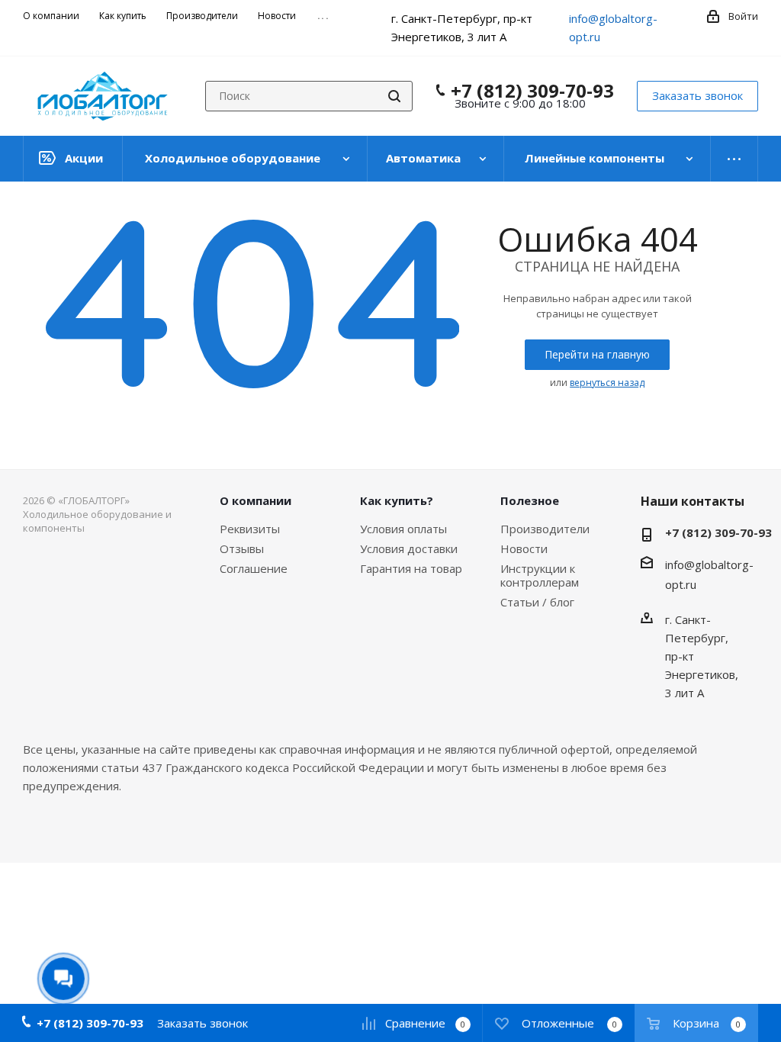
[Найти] (394, 96)
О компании (255, 500)
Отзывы (242, 548)
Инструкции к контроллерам (539, 575)
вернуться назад (607, 382)
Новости (524, 548)
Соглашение (254, 568)
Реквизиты (250, 528)
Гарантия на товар (411, 568)
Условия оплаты (403, 528)
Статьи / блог (537, 601)
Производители (545, 528)
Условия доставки (409, 548)
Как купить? (396, 500)
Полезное (529, 500)
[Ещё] (734, 159)
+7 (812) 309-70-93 (532, 91)
